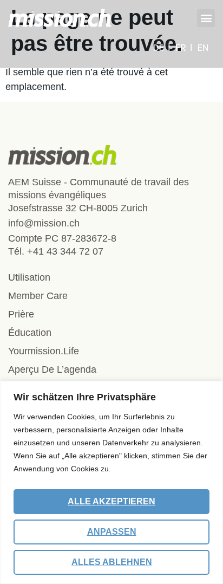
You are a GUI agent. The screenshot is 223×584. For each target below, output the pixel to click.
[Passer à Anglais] (203, 48)
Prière (21, 314)
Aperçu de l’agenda (52, 369)
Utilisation (29, 277)
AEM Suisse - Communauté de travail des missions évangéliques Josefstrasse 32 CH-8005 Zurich (98, 195)
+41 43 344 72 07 (65, 251)
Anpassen (111, 531)
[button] (206, 18)
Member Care (38, 295)
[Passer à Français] (184, 48)
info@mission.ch (44, 223)
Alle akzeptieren (111, 501)
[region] (111, 482)
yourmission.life (43, 351)
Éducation (29, 332)
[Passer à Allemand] (162, 48)
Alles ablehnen (111, 562)
